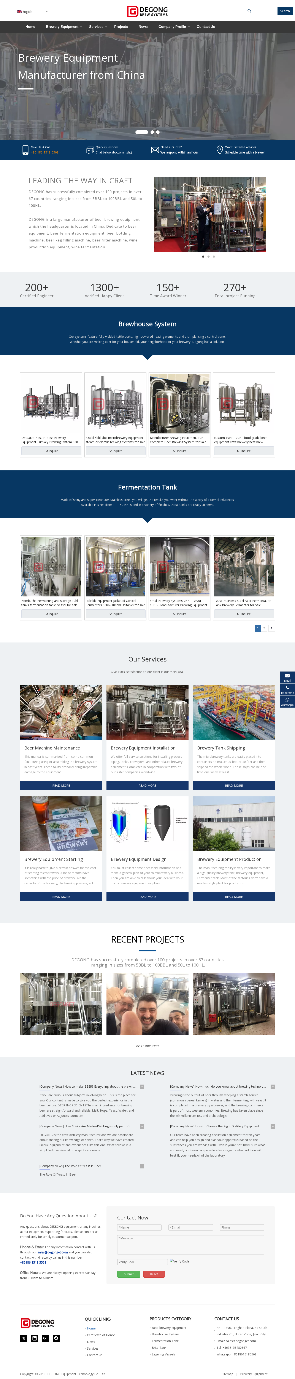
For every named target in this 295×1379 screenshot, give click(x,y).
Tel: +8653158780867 (232, 1347)
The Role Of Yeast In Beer (83, 1166)
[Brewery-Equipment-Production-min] (234, 823)
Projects (121, 27)
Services (96, 27)
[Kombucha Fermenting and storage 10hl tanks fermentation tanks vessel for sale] (51, 566)
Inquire (53, 451)
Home (30, 27)
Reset (154, 1274)
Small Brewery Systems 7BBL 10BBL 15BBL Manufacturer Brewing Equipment (178, 603)
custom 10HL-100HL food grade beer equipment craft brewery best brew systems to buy (240, 440)
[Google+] (45, 1338)
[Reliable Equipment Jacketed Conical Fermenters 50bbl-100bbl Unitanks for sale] (115, 566)
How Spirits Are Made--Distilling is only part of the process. (106, 1126)
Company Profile (172, 27)
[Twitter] (23, 1338)
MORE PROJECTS (147, 1046)
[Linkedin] (34, 1338)
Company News (52, 1086)
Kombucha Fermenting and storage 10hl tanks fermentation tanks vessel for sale (49, 603)
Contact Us (206, 27)
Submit (129, 1274)
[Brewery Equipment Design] (147, 823)
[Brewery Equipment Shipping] (234, 712)
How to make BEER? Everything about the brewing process (106, 1086)
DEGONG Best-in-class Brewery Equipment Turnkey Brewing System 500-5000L (50, 440)
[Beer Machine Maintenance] (61, 712)
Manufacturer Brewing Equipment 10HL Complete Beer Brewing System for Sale (178, 440)
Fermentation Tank (165, 1341)
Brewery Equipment (62, 27)
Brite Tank (159, 1347)
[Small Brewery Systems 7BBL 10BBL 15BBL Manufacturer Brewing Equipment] (179, 566)
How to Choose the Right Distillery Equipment (227, 1126)
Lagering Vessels (163, 1354)
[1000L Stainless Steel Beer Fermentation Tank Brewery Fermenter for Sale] (244, 566)
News (143, 27)
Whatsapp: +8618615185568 (237, 1354)
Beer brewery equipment (169, 1328)
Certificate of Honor (101, 1335)
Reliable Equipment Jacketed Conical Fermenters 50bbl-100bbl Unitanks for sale (115, 603)
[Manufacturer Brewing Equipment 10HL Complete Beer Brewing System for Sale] (179, 403)
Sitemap (227, 1374)
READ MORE (61, 785)
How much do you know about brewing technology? (231, 1086)
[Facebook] (56, 1338)
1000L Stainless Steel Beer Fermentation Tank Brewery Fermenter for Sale (242, 603)
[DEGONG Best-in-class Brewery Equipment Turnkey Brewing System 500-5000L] (51, 403)
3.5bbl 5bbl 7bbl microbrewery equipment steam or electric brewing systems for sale (115, 440)
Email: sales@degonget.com (236, 1341)
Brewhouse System (165, 1334)
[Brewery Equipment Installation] (147, 712)
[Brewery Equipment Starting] (61, 823)
